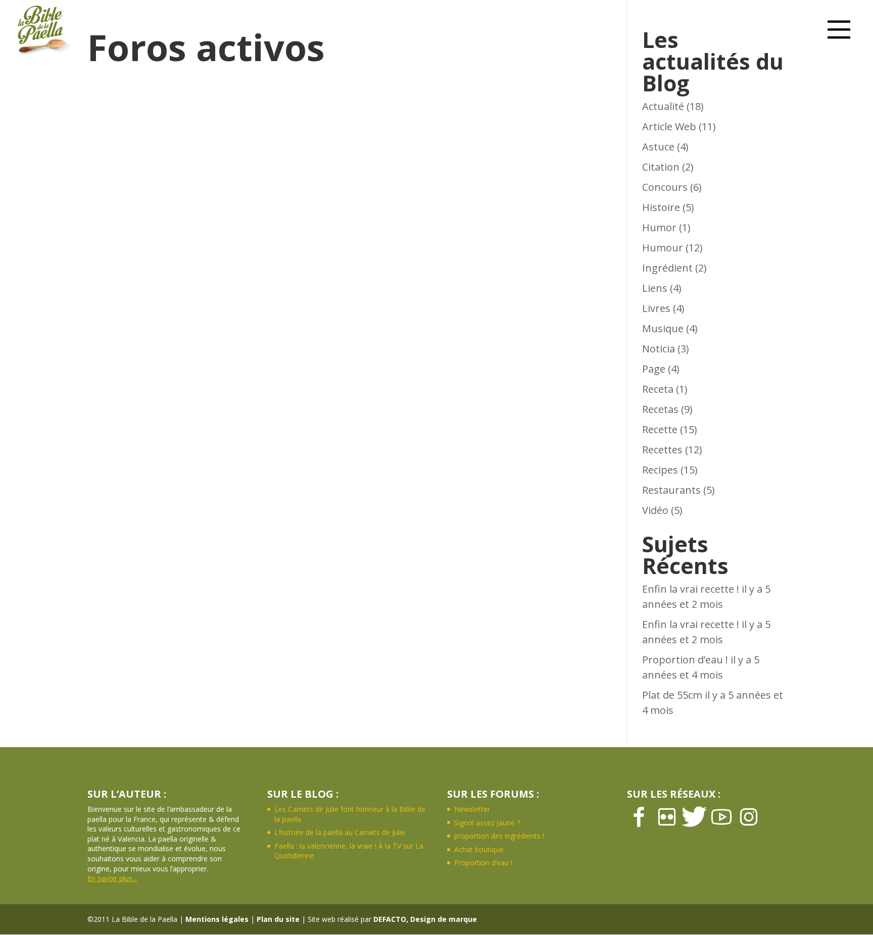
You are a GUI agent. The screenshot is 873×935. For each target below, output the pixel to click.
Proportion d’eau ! (685, 659)
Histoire (661, 207)
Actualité (663, 106)
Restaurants (671, 490)
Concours (665, 187)
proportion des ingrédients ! (499, 836)
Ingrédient (667, 268)
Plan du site (278, 919)
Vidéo (655, 510)
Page (653, 369)
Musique (663, 328)
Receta (657, 389)
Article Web (669, 126)
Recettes (662, 449)
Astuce (658, 146)
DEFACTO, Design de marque (425, 919)
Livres (656, 308)
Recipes (660, 470)
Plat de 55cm (672, 695)
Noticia (658, 348)
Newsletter (472, 809)
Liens (654, 288)
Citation (661, 167)
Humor (659, 227)
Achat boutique (479, 849)
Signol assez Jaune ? (487, 822)
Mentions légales (217, 919)
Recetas (660, 409)
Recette (659, 429)
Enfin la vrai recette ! (690, 589)
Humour (662, 247)
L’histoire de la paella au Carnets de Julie (339, 832)
